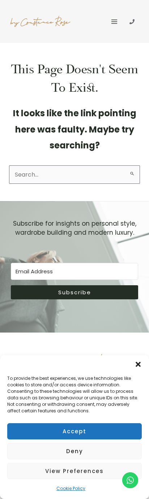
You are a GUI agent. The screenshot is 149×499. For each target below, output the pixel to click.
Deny (74, 451)
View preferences (74, 471)
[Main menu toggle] (114, 22)
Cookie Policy (70, 488)
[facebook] (132, 21)
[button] (138, 364)
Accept (74, 431)
